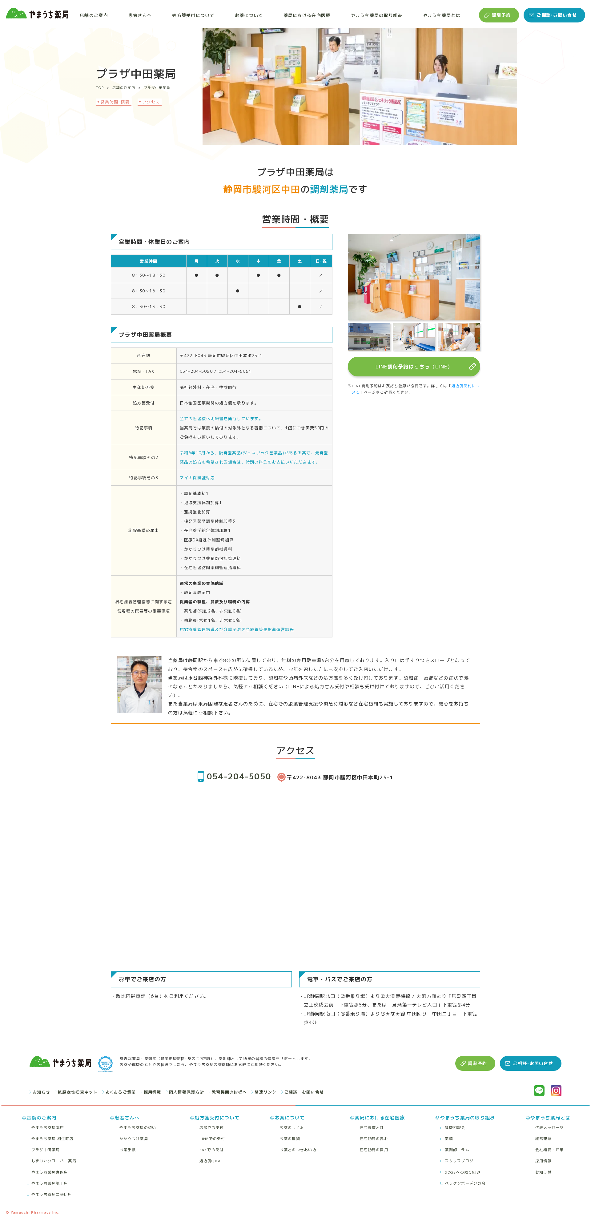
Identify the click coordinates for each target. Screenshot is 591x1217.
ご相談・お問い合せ (304, 1092)
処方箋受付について (193, 15)
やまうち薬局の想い (137, 1127)
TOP (100, 87)
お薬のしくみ (291, 1127)
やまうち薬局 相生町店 (52, 1138)
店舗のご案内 (94, 15)
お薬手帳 (127, 1149)
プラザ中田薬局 (157, 87)
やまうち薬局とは (441, 15)
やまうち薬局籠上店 (49, 1183)
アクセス (151, 102)
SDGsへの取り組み (462, 1172)
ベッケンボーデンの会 (465, 1183)
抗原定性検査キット (78, 1092)
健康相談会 (455, 1127)
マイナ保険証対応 (197, 477)
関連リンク (265, 1092)
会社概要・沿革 (549, 1149)
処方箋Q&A (210, 1160)
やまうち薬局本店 (47, 1127)
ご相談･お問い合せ (557, 15)
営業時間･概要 (115, 102)
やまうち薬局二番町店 (51, 1194)
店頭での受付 (211, 1127)
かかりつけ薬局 (133, 1138)
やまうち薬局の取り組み (376, 15)
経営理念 (543, 1138)
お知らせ (41, 1092)
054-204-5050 (239, 776)
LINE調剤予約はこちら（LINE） (414, 366)
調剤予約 (501, 15)
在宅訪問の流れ (374, 1138)
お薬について (249, 15)
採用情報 (152, 1092)
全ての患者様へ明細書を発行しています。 (221, 418)
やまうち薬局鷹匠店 (49, 1172)
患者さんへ (140, 15)
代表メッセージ (549, 1127)
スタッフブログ (459, 1160)
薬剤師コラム (457, 1149)
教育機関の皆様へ (229, 1092)
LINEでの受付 (212, 1138)
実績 (449, 1138)
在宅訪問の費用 (374, 1149)
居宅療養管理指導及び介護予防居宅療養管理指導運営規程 (237, 629)
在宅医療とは (372, 1127)
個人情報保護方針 (186, 1092)
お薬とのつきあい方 (297, 1149)
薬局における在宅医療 (307, 15)
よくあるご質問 (120, 1092)
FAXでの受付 (211, 1149)
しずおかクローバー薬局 (53, 1160)
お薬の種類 (289, 1138)
